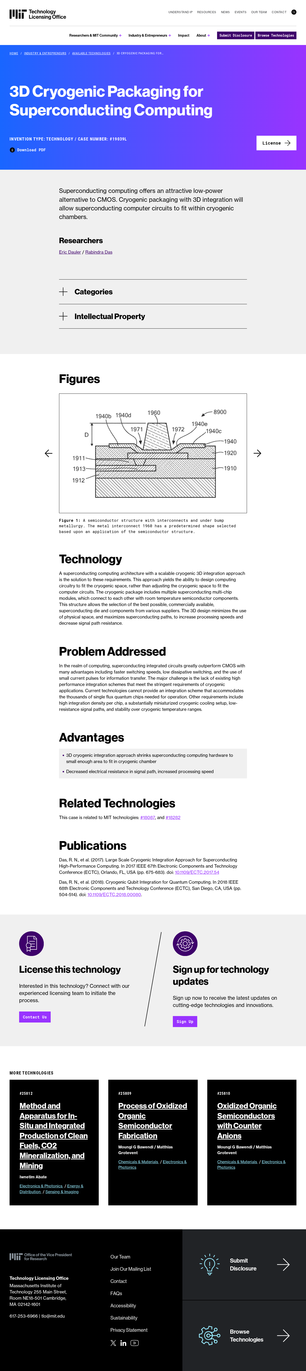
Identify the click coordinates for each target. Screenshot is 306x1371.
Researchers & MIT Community (93, 35)
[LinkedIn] (123, 1342)
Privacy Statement (129, 1330)
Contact (279, 12)
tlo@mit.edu (53, 1316)
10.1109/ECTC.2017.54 (197, 872)
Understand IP (180, 12)
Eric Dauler (70, 252)
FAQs (116, 1293)
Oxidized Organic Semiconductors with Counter (247, 1120)
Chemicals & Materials (138, 1161)
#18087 (147, 817)
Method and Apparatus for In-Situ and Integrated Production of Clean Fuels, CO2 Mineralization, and (54, 1135)
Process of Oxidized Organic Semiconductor (152, 1120)
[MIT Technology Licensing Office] (38, 15)
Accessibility (123, 1306)
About (201, 35)
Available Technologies (91, 53)
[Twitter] (113, 1342)
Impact (183, 35)
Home (14, 53)
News (225, 12)
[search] (293, 12)
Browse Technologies (276, 35)
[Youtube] (135, 1343)
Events (240, 12)
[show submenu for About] (209, 35)
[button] (48, 453)
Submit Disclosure (235, 35)
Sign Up (185, 1021)
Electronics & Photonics (41, 1186)
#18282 (173, 817)
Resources (206, 12)
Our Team (259, 12)
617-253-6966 (24, 1316)
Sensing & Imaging (62, 1191)
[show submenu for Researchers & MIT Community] (120, 35)
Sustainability (123, 1318)
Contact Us (35, 1016)
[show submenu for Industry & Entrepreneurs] (170, 35)
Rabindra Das (98, 252)
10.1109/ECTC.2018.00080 (114, 894)
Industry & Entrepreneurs (148, 35)
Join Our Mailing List (130, 1269)
